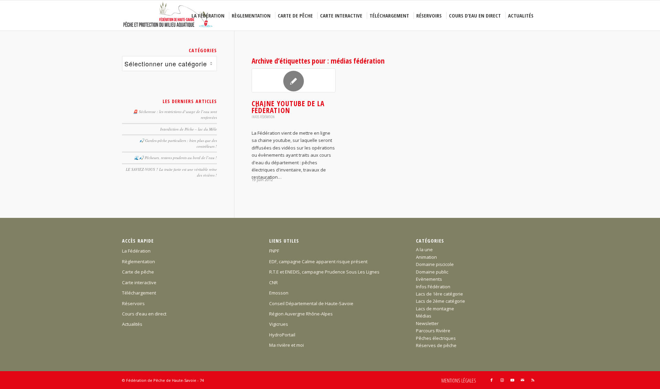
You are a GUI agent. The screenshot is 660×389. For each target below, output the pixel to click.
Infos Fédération (263, 116)
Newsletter (427, 323)
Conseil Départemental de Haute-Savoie (311, 303)
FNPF (274, 251)
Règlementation (138, 261)
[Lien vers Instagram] (502, 380)
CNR (273, 282)
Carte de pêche (138, 272)
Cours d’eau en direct (144, 314)
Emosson (278, 293)
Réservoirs (133, 303)
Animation (426, 257)
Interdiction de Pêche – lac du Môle (188, 129)
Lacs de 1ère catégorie (439, 294)
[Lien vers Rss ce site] (533, 380)
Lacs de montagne (435, 308)
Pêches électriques (436, 338)
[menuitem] (209, 15)
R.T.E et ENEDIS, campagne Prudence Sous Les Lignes (324, 272)
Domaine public (432, 272)
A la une (424, 249)
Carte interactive (139, 282)
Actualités (132, 324)
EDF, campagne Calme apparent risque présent (318, 261)
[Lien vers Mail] (522, 380)
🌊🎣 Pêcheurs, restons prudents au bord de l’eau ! (175, 157)
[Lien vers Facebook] (491, 380)
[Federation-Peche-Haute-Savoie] (168, 15)
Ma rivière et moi (286, 345)
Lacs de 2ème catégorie (440, 301)
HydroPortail (282, 335)
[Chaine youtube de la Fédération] (294, 80)
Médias (423, 316)
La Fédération (136, 251)
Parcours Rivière (433, 330)
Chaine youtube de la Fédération (288, 107)
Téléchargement (139, 293)
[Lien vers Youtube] (512, 380)
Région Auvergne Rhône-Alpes (301, 314)
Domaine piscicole (435, 264)
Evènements (429, 279)
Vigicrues (278, 324)
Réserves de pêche (436, 345)
